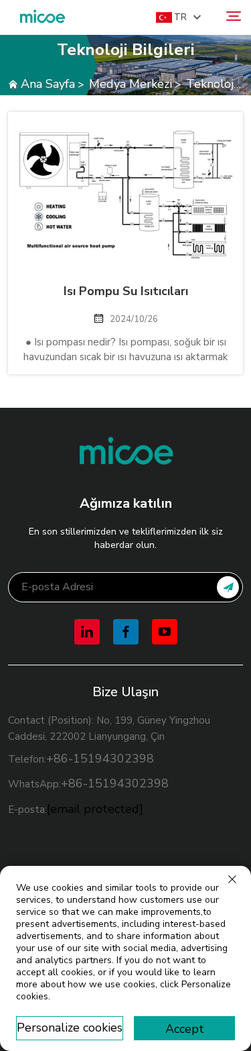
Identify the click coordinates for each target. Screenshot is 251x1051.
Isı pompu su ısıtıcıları (126, 291)
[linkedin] (87, 632)
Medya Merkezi (130, 84)
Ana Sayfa (48, 84)
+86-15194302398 (100, 759)
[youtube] (164, 632)
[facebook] (126, 632)
